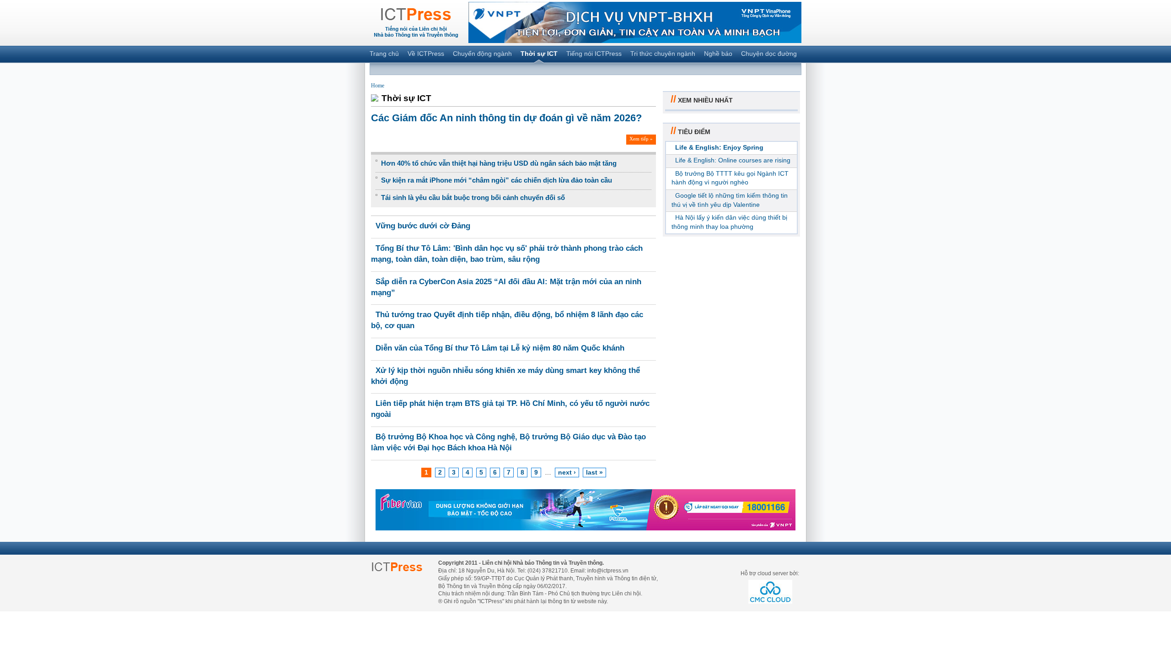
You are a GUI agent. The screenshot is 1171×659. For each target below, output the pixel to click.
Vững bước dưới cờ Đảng (423, 225)
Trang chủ (384, 53)
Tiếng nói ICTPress (594, 53)
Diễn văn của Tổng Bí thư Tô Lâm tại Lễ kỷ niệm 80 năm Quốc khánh (500, 348)
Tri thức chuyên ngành (662, 53)
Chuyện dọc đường (769, 53)
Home (377, 85)
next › (567, 472)
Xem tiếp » (641, 138)
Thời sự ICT (539, 53)
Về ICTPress (426, 53)
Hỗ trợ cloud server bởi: (770, 573)
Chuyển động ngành (482, 53)
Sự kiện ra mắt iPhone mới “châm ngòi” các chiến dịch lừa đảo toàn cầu (496, 180)
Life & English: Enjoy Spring (719, 147)
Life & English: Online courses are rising (732, 160)
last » (594, 472)
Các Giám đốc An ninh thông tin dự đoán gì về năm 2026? (506, 118)
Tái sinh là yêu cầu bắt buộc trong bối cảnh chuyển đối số (473, 197)
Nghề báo (718, 53)
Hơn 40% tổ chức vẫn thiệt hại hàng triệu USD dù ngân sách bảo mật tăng (499, 163)
